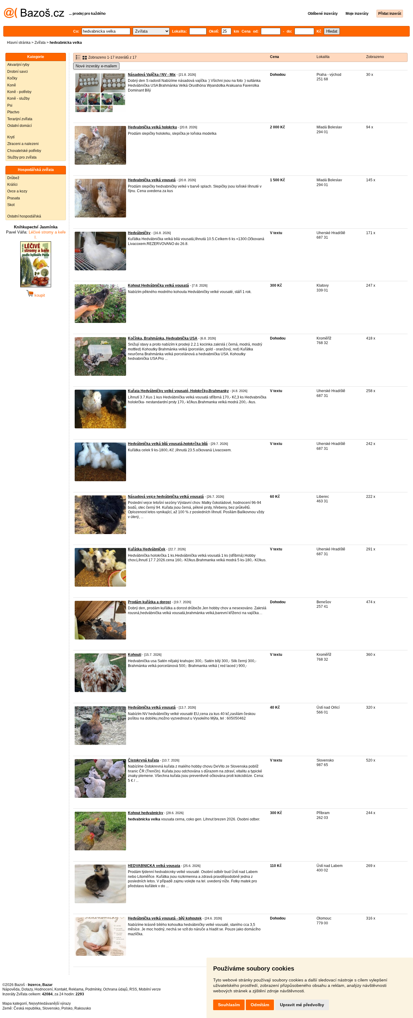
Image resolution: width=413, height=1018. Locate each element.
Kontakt (60, 989)
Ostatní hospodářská (24, 216)
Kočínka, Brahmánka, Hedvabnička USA (162, 338)
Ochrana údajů (115, 989)
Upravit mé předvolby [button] (302, 1004)
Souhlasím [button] (229, 1004)
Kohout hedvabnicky (145, 813)
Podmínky (93, 989)
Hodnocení (43, 989)
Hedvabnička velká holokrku (152, 127)
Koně (11, 85)
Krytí (11, 137)
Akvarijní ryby (18, 65)
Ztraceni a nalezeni (23, 144)
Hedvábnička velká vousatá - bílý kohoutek (165, 918)
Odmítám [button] (260, 1004)
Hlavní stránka (19, 42)
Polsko (67, 1008)
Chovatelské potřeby (24, 151)
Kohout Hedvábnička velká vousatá (158, 285)
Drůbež (13, 178)
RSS (133, 989)
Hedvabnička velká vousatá (152, 180)
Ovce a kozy (17, 191)
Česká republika (27, 1008)
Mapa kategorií (14, 1003)
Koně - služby (18, 98)
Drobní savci (17, 71)
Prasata (13, 198)
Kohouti (134, 654)
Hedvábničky (139, 233)
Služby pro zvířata (22, 157)
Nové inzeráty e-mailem (96, 66)
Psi (9, 105)
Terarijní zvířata (19, 119)
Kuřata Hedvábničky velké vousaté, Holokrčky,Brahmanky (178, 391)
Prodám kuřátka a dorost (149, 602)
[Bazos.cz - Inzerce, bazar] (34, 17)
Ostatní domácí (19, 126)
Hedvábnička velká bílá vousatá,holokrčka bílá (168, 444)
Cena (274, 57)
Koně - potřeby (19, 92)
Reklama (76, 989)
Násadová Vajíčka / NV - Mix (152, 74)
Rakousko (82, 1008)
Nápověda (11, 989)
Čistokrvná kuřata (143, 760)
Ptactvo (13, 112)
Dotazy (27, 989)
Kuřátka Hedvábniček (146, 549)
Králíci (12, 184)
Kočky (12, 78)
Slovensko (51, 1008)
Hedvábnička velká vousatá (152, 707)
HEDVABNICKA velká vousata (154, 866)
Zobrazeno (375, 57)
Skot (11, 205)
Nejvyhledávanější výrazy (50, 1003)
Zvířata (40, 42)
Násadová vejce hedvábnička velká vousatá (166, 497)
